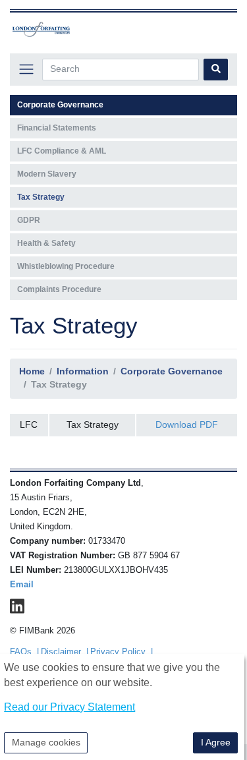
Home (32, 371)
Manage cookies (46, 742)
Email (22, 584)
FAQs (21, 652)
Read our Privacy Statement (69, 707)
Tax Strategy (41, 197)
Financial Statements (56, 127)
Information (83, 371)
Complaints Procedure (59, 289)
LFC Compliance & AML (61, 151)
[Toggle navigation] (26, 69)
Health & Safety (46, 243)
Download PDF (186, 424)
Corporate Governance (172, 371)
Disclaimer (61, 652)
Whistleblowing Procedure (66, 266)
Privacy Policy (118, 652)
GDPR (28, 220)
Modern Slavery (46, 174)
